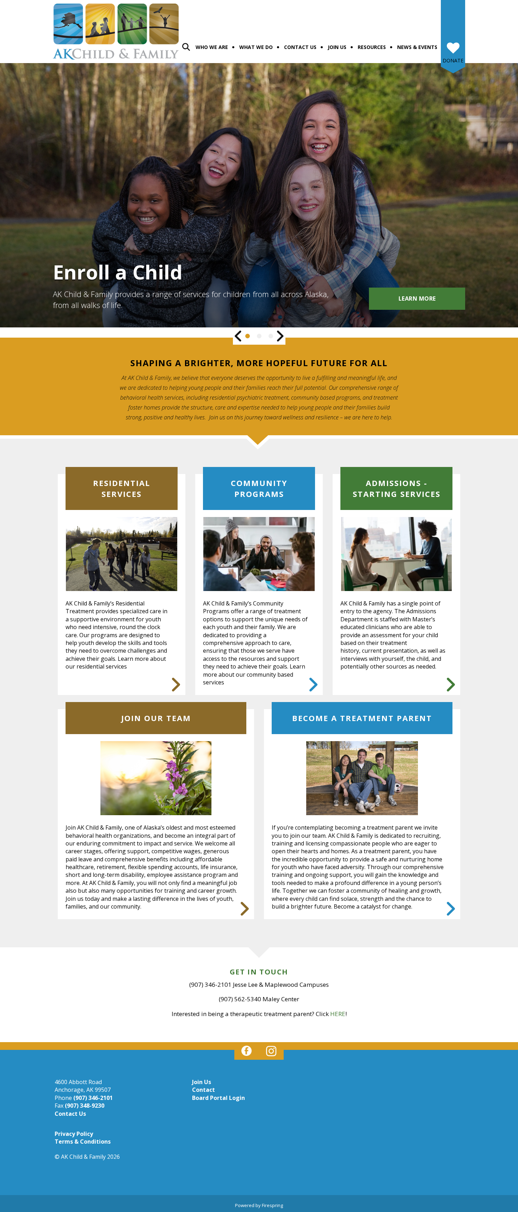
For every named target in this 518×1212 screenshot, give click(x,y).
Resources (372, 47)
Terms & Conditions (83, 1141)
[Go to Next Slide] (280, 335)
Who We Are (212, 47)
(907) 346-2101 (93, 1098)
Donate (453, 60)
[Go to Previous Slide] (238, 335)
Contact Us (300, 47)
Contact (203, 1090)
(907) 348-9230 (84, 1105)
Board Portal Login (218, 1098)
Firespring (272, 1205)
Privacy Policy (74, 1134)
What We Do (256, 47)
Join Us (337, 47)
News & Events (417, 47)
